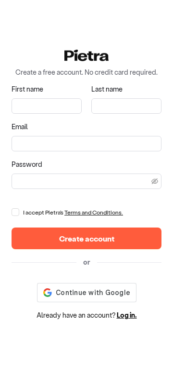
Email (20, 126)
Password (27, 164)
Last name (107, 89)
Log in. (127, 315)
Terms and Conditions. (93, 212)
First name (27, 89)
